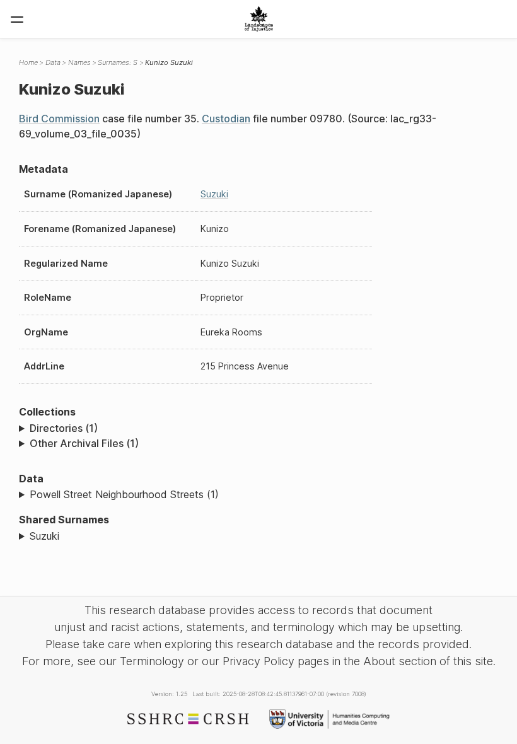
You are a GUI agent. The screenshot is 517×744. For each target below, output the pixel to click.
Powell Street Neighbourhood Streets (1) (124, 494)
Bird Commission (59, 118)
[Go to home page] (259, 19)
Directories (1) (64, 428)
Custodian (226, 118)
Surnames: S (117, 62)
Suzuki (214, 194)
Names (79, 62)
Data (53, 62)
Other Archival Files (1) (84, 443)
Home (28, 62)
